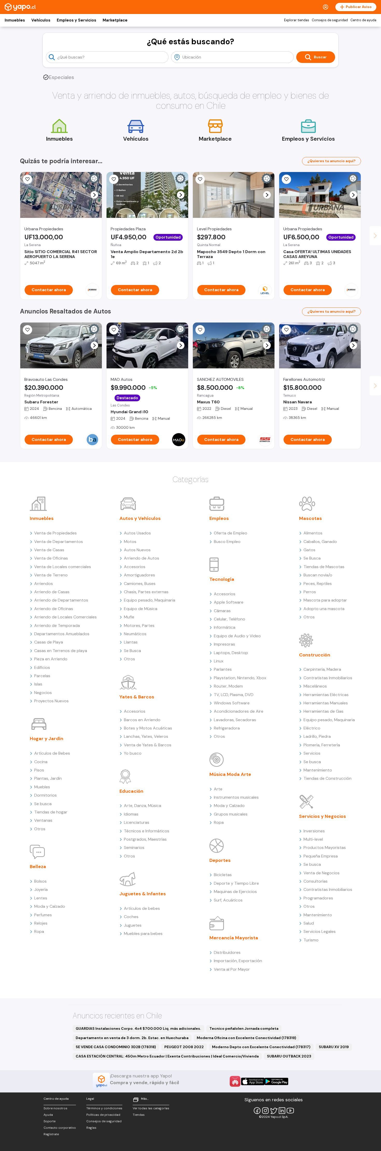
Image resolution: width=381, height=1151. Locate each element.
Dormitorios (45, 795)
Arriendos (43, 583)
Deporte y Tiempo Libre (236, 883)
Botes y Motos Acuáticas (148, 728)
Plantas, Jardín (48, 778)
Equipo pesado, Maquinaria (149, 600)
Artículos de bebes (142, 908)
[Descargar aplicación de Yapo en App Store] (253, 1081)
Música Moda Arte (230, 774)
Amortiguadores (139, 575)
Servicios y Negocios (322, 816)
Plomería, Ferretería (322, 745)
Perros (310, 592)
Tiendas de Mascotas (324, 566)
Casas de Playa (48, 642)
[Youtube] (290, 1110)
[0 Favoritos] (27, 179)
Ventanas (43, 820)
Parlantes (223, 669)
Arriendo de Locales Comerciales (65, 617)
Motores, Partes (139, 625)
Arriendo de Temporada (57, 625)
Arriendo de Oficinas (53, 608)
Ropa (39, 931)
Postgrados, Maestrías (145, 839)
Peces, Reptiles (318, 583)
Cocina (40, 761)
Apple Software (228, 602)
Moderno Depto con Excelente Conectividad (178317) (261, 1047)
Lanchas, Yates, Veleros (146, 736)
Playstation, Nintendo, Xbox (240, 678)
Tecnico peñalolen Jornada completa (243, 1028)
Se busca (43, 803)
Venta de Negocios (322, 873)
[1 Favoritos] (286, 179)
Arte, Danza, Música (142, 805)
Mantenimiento (318, 770)
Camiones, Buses (140, 583)
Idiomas (131, 814)
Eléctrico (312, 728)
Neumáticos (135, 634)
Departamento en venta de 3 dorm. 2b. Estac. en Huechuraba (132, 1037)
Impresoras (224, 644)
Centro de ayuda (363, 20)
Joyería (41, 889)
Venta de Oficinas (51, 558)
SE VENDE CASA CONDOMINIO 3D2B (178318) (116, 1047)
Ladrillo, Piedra (317, 736)
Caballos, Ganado (320, 541)
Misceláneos (315, 686)
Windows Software (232, 703)
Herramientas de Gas (323, 711)
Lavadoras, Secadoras (235, 720)
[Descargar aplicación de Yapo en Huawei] (235, 1081)
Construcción (314, 655)
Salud (309, 923)
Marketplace (115, 20)
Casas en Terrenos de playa (60, 650)
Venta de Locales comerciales (62, 566)
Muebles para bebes (143, 933)
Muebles (42, 787)
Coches (131, 916)
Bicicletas (223, 874)
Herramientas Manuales (326, 703)
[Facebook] (257, 1110)
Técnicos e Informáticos (146, 831)
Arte (218, 789)
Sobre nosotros (55, 1108)
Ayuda (48, 1115)
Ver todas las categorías (151, 1108)
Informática (224, 627)
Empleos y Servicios (76, 20)
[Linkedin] (282, 1110)
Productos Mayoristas (325, 847)
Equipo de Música (140, 608)
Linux (218, 661)
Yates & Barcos (136, 697)
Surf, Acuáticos (228, 900)
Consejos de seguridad (330, 20)
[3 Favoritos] (113, 329)
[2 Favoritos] (200, 329)
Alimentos (313, 533)
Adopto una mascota (324, 608)
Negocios (43, 692)
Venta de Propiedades (55, 533)
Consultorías (316, 881)
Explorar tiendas (296, 20)
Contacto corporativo (60, 1128)
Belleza (38, 866)
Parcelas (42, 675)
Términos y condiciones (104, 1108)
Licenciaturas (136, 822)
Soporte (49, 1121)
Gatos (309, 550)
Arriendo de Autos (141, 558)
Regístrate (51, 1134)
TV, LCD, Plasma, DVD (233, 694)
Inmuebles (15, 20)
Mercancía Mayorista (233, 938)
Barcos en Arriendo (142, 720)
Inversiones (314, 831)
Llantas (131, 642)
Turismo (311, 940)
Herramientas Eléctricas (326, 694)
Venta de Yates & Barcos (147, 745)
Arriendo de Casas (51, 592)
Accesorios (134, 566)
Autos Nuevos (137, 550)
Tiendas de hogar (50, 812)
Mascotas (310, 518)
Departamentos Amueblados (61, 634)
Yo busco (133, 753)
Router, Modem (228, 686)
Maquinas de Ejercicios (235, 891)
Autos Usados (137, 533)
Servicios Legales (320, 931)
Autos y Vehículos (140, 518)
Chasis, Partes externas (146, 592)
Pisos (39, 770)
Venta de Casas (49, 550)
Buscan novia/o (318, 575)
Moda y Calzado (49, 906)
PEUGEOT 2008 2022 (184, 1047)
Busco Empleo (227, 541)
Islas (38, 684)
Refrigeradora (227, 728)
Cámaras (222, 610)
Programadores (318, 898)
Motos (130, 541)
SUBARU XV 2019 (334, 1047)
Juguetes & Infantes (142, 894)
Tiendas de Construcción (327, 778)
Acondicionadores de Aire (238, 711)
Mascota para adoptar (325, 600)
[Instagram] (265, 1110)
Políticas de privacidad (103, 1115)
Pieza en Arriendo (50, 659)
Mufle (129, 617)
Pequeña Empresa (321, 856)
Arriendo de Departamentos (61, 600)
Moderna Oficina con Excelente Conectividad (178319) (246, 1037)
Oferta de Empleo (230, 533)
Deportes (220, 860)
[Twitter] (274, 1110)
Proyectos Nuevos (51, 701)
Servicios (312, 753)
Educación (131, 791)
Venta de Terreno (51, 575)
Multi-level (313, 839)
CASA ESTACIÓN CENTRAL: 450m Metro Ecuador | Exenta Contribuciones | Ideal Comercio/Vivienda (167, 1056)
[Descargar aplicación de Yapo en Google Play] (276, 1081)
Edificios (42, 667)
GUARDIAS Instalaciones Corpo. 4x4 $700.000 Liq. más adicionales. (138, 1028)
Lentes (40, 898)
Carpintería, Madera (322, 669)
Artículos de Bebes (52, 753)
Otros (39, 829)
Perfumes (43, 915)
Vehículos (40, 20)
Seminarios (134, 847)
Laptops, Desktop (231, 652)
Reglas (91, 1128)
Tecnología (221, 579)
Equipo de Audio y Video (237, 636)
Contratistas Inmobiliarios (328, 678)
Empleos (219, 518)
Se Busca (132, 650)
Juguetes (133, 925)
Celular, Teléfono (229, 619)
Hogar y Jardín (46, 738)
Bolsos (40, 881)
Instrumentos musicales (236, 797)
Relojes (40, 923)
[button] (94, 195)
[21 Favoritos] (200, 179)
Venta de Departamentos (58, 541)
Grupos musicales (231, 814)
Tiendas (139, 1115)
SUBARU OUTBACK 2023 (289, 1056)
